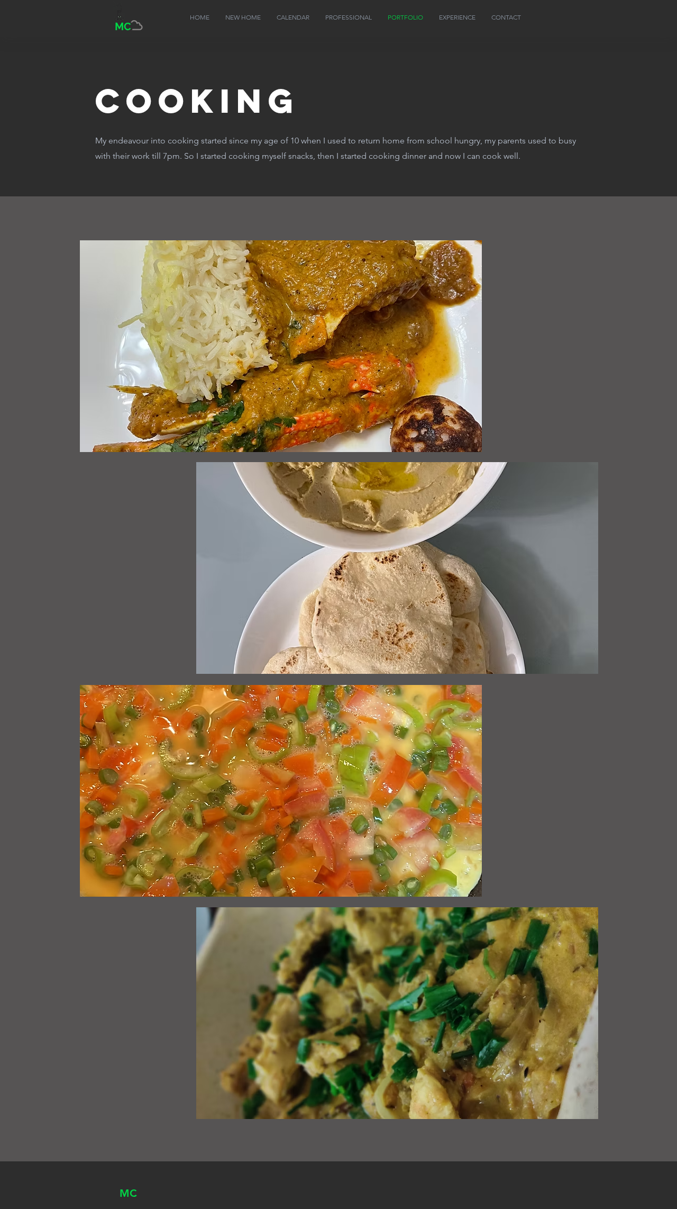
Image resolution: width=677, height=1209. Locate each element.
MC (128, 1193)
